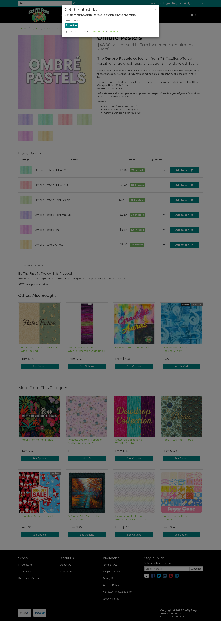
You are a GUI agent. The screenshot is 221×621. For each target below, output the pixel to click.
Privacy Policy (113, 31)
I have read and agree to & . (94, 31)
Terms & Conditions (97, 31)
